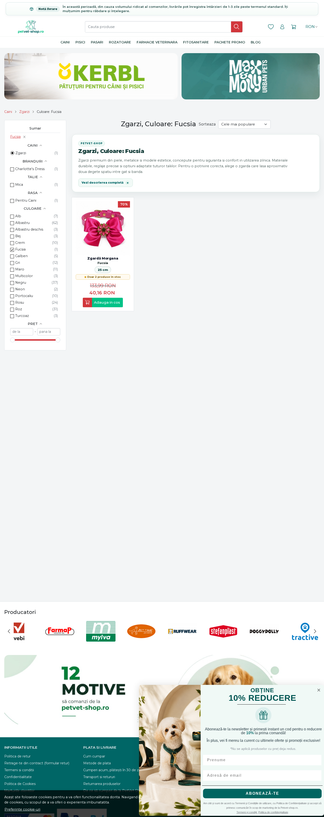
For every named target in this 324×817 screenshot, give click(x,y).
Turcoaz (22, 316)
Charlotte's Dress (30, 169)
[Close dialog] (319, 690)
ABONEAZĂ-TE (262, 793)
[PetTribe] (141, 640)
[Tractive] (305, 640)
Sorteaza (207, 124)
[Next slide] (315, 631)
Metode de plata (97, 763)
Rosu (19, 302)
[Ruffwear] (182, 640)
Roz (18, 309)
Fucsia (15, 137)
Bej (18, 236)
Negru (20, 282)
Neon (20, 289)
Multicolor (24, 276)
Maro (19, 269)
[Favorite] (271, 27)
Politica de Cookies (20, 784)
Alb (18, 216)
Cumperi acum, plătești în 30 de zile (112, 770)
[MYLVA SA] (101, 640)
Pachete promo (229, 42)
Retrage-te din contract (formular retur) (36, 763)
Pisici (80, 42)
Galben (21, 256)
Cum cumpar (94, 756)
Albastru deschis (29, 229)
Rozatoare (120, 42)
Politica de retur (17, 756)
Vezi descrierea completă (103, 182)
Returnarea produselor (101, 784)
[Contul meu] (282, 27)
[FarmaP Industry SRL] (59, 640)
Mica (19, 184)
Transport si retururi (99, 777)
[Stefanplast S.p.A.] (223, 640)
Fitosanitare (196, 42)
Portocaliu (24, 296)
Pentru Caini (25, 200)
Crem (20, 243)
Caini (65, 42)
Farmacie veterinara (157, 42)
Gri (17, 262)
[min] (21, 331)
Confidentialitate (18, 777)
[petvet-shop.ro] (30, 26)
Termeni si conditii (19, 770)
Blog (256, 42)
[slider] (12, 340)
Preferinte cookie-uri (22, 809)
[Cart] (293, 27)
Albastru (22, 223)
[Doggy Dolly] (264, 640)
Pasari (97, 42)
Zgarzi (24, 112)
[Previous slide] (9, 631)
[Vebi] (19, 640)
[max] (48, 331)
